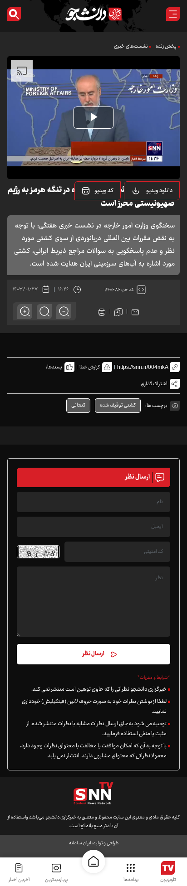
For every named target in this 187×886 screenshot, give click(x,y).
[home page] (93, 861)
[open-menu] (173, 14)
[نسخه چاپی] (101, 311)
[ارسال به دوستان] (135, 311)
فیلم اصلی (148, 214)
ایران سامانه (80, 843)
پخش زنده (166, 46)
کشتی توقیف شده (118, 405)
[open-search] (14, 14)
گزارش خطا (89, 367)
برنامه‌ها (130, 880)
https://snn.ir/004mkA (142, 367)
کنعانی (78, 405)
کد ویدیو (103, 191)
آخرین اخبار (19, 880)
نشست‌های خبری (131, 46)
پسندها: (54, 367)
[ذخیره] (118, 311)
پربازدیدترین (56, 880)
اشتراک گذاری (154, 384)
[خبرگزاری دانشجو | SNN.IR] (93, 14)
